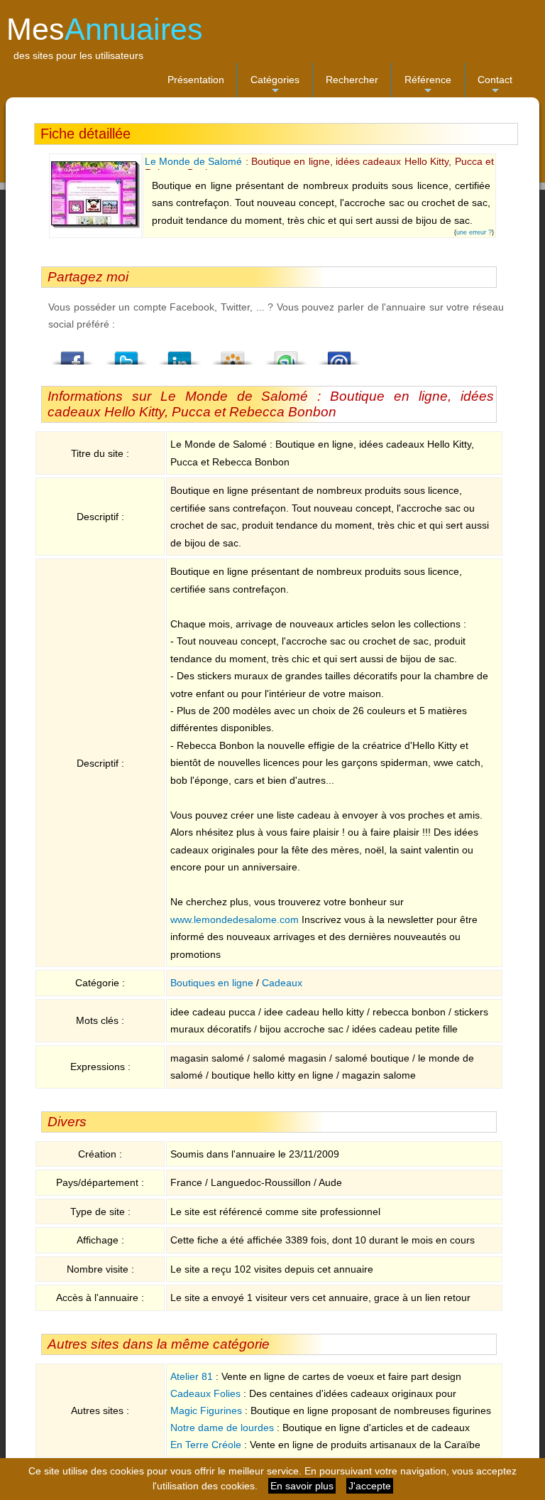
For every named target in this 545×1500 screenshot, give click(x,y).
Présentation (195, 79)
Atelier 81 (191, 1376)
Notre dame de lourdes (222, 1427)
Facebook (73, 354)
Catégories (275, 85)
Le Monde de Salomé (193, 161)
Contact (495, 85)
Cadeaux (282, 982)
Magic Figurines (206, 1410)
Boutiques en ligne (211, 982)
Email (339, 354)
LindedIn (179, 354)
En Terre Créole (205, 1444)
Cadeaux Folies (205, 1393)
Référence (427, 85)
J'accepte (369, 1485)
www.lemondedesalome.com (234, 919)
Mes (104, 29)
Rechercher (352, 79)
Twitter (126, 354)
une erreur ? (474, 232)
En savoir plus (302, 1485)
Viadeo (233, 354)
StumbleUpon (286, 354)
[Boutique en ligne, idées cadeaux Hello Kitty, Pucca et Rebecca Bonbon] (95, 225)
